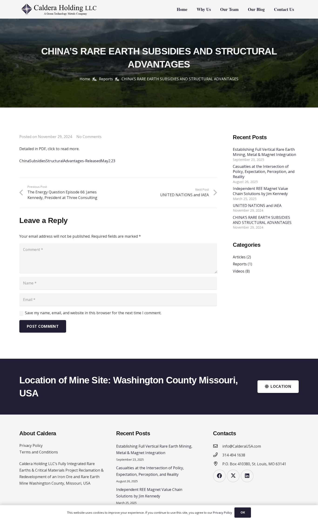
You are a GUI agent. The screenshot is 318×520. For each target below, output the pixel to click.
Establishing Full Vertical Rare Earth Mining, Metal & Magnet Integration (264, 152)
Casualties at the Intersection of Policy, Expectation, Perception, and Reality (263, 171)
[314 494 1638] (217, 455)
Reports (240, 264)
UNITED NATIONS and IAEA (257, 205)
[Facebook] (219, 475)
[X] (233, 475)
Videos (238, 271)
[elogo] (58, 9)
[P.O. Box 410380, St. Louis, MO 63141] (217, 464)
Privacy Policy (31, 445)
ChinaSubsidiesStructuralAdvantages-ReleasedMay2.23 (67, 160)
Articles (239, 257)
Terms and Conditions (38, 452)
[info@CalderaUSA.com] (217, 446)
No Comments (88, 136)
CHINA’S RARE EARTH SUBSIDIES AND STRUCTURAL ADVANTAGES (262, 220)
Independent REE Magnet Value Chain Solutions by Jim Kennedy (260, 191)
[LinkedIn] (247, 475)
